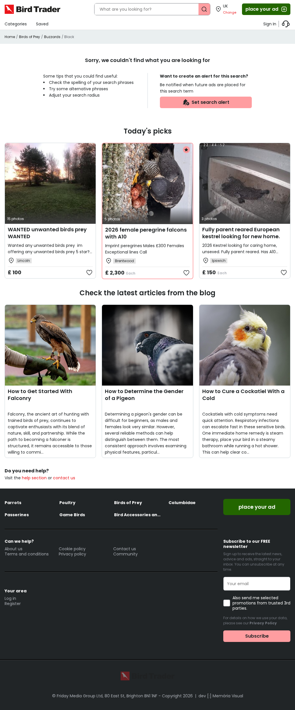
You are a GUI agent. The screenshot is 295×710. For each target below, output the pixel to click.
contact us (64, 478)
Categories (16, 24)
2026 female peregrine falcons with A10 (146, 233)
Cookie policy (72, 549)
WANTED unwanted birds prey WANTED (47, 233)
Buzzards (52, 36)
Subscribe (257, 636)
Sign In (269, 24)
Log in (10, 598)
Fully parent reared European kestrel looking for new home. (241, 233)
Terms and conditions (27, 554)
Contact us (124, 549)
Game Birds (72, 514)
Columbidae (182, 502)
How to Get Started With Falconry (40, 395)
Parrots (13, 502)
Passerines (17, 514)
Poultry (67, 502)
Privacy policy (72, 554)
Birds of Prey (29, 36)
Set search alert (210, 102)
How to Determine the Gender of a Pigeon (144, 395)
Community (125, 554)
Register (13, 603)
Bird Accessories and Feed (138, 514)
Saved (42, 24)
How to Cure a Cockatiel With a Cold (243, 395)
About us (13, 549)
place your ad (261, 9)
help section (34, 478)
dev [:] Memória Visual (220, 696)
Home (10, 36)
